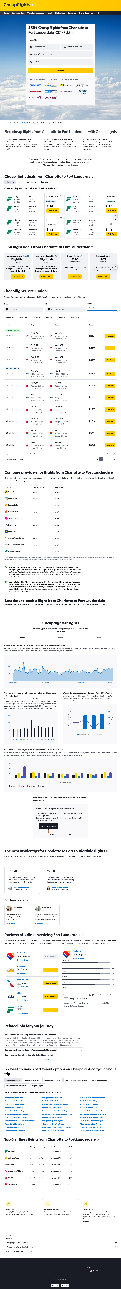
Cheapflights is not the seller (17, 1243)
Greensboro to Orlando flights (16, 1114)
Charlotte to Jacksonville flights (91, 1121)
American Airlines (23, 980)
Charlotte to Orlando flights (15, 1101)
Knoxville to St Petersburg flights (92, 1131)
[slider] (118, 310)
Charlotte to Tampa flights (14, 1104)
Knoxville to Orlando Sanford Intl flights (95, 1111)
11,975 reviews (22, 987)
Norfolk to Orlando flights (52, 1101)
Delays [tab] (98, 637)
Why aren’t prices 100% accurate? (19, 1251)
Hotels (49, 13)
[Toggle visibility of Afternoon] (31, 786)
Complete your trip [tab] (32, 1080)
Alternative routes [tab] (13, 1080)
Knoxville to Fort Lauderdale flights (55, 1111)
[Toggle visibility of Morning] (12, 786)
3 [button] (110, 459)
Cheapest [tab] (10, 182)
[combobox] (34, 40)
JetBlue (19, 993)
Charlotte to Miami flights (89, 1101)
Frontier (20, 1006)
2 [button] (105, 459)
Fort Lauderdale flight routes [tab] (76, 1080)
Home (6, 13)
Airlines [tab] (60, 637)
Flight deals (60, 13)
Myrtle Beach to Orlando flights (91, 1117)
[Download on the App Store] (65, 1285)
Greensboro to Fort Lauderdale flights (56, 1127)
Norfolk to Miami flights (89, 1104)
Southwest (21, 953)
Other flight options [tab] (99, 1080)
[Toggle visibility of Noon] (21, 786)
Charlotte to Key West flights (53, 1124)
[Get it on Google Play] (55, 1285)
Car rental (72, 13)
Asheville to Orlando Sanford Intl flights (20, 1121)
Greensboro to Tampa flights (15, 1127)
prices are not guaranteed (51, 1236)
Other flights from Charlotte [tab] (16, 1086)
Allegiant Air (21, 966)
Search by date (18, 13)
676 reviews (21, 973)
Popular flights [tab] (37, 1086)
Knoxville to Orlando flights (52, 1107)
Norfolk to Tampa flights (89, 1107)
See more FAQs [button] (43, 1060)
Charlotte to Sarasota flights (15, 1131)
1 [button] (101, 459)
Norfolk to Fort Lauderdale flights (55, 1104)
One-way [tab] (44, 182)
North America (14, 123)
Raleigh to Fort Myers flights (90, 1127)
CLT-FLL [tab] (60, 612)
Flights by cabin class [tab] (52, 1080)
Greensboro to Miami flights (15, 1111)
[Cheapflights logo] (17, 5)
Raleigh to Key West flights (52, 1121)
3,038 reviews (22, 1000)
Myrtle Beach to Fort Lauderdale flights (57, 1114)
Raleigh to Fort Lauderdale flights (92, 1098)
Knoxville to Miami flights (52, 1117)
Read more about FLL (60, 887)
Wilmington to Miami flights (90, 1124)
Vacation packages (35, 13)
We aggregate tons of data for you (19, 1247)
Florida (24, 123)
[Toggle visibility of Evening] (41, 786)
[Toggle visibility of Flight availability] (83, 735)
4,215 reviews (22, 960)
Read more (10, 923)
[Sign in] (98, 13)
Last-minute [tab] (31, 182)
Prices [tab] (22, 637)
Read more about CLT (22, 887)
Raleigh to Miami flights (14, 1098)
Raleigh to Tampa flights (14, 1107)
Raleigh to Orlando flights (52, 1098)
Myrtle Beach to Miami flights (53, 1131)
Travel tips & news (86, 13)
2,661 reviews (22, 1013)
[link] (18, 276)
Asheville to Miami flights (14, 1124)
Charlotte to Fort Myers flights (16, 1117)
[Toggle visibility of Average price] (97, 735)
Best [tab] (20, 182)
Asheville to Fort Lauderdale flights (93, 1114)
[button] (72, 33)
